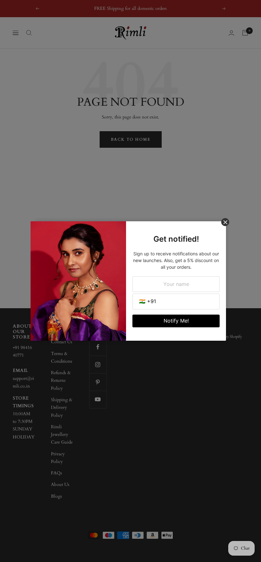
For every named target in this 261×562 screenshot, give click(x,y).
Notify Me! (176, 320)
